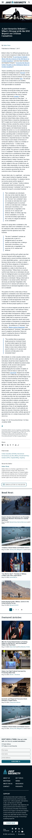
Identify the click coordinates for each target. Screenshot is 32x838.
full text (22, 73)
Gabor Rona (7, 45)
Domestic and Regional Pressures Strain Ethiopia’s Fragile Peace (14, 699)
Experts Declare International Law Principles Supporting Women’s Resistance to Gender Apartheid (15, 518)
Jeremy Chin (13, 549)
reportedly (13, 372)
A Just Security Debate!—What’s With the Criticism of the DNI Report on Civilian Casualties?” (15, 59)
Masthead (7, 781)
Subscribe (14, 761)
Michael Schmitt (14, 605)
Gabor (5, 466)
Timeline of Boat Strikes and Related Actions (16, 547)
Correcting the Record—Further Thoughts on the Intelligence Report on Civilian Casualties (16, 65)
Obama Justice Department (17, 327)
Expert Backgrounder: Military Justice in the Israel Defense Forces (15, 602)
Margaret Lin (20, 549)
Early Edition (7, 744)
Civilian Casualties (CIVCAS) (9, 453)
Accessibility (21, 834)
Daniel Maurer (13, 577)
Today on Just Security (10, 746)
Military (17, 455)
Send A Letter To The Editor (15, 484)
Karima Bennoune (22, 522)
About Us (6, 778)
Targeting (22, 457)
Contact (6, 786)
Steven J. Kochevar (15, 674)
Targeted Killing (15, 457)
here (21, 78)
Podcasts (19, 786)
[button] (29, 2)
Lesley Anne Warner (15, 702)
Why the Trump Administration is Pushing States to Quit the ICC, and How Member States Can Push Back (14, 643)
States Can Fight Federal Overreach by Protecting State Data (14, 672)
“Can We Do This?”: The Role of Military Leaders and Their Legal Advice (14, 574)
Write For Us (7, 783)
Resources (19, 783)
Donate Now (10, 823)
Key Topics (19, 778)
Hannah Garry (13, 522)
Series (18, 781)
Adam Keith (13, 647)
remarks (16, 96)
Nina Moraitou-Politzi (24, 647)
